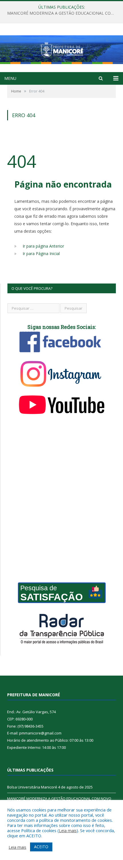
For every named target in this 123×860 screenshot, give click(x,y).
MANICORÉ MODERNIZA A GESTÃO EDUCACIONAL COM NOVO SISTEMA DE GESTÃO (63, 13)
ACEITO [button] (41, 846)
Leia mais (68, 830)
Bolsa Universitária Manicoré (32, 787)
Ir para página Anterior (43, 246)
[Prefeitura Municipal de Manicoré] (61, 48)
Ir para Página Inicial (41, 253)
